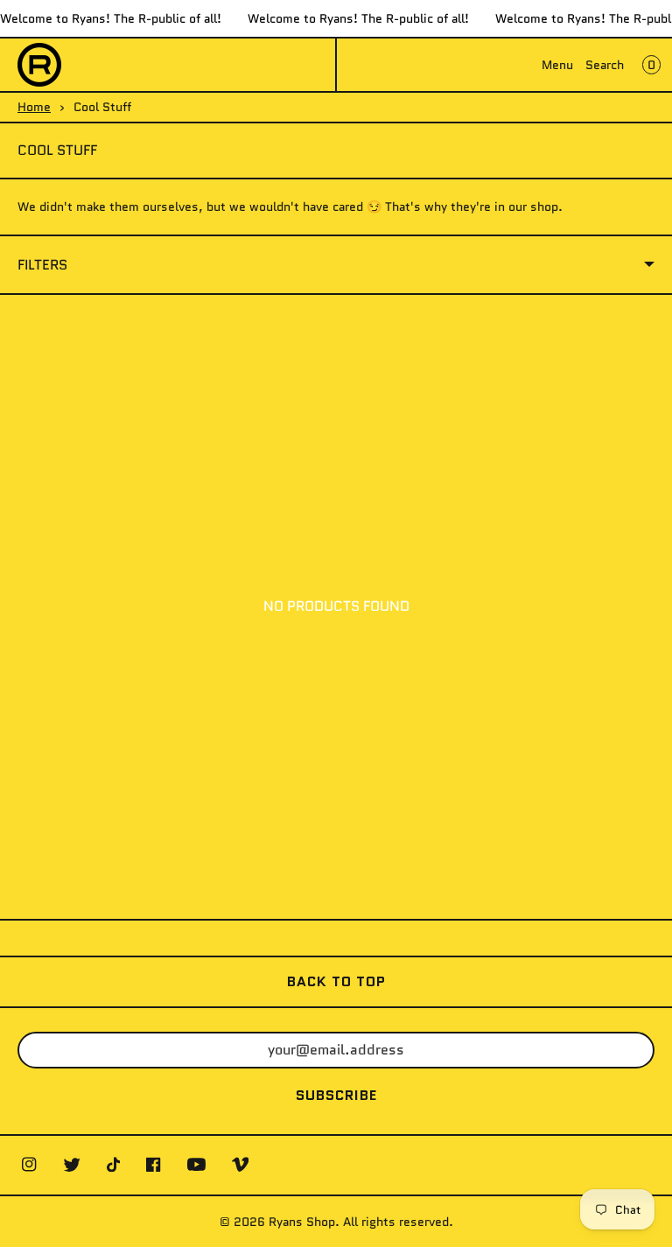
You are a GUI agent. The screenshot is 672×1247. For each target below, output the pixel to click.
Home (34, 107)
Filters (42, 265)
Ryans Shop (302, 1221)
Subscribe (336, 1095)
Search (604, 65)
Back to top (336, 981)
